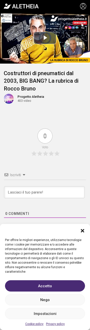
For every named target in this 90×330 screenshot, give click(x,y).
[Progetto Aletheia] (21, 6)
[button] (82, 230)
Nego (45, 300)
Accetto (45, 286)
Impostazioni (45, 313)
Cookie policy (34, 324)
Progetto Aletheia (31, 97)
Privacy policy (55, 324)
